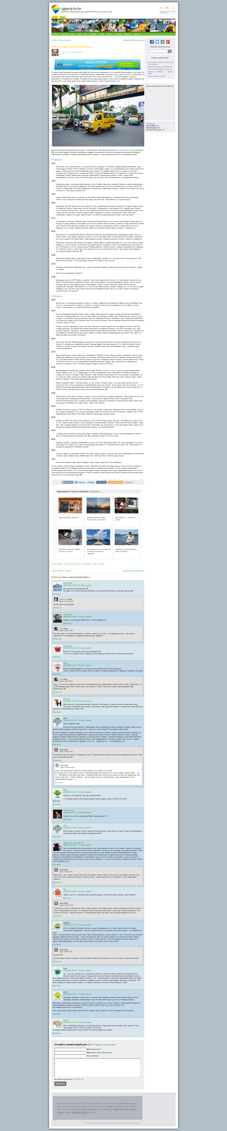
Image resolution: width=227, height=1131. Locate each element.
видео (133, 1103)
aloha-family (67, 583)
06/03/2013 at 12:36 (70, 720)
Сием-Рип (107, 1103)
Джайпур (99, 1103)
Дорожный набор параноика (133, 40)
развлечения (79, 1109)
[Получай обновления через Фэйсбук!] (151, 44)
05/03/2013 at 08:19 (70, 585)
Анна (65, 663)
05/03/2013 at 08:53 (70, 617)
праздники (67, 1109)
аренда (115, 1103)
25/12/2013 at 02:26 (70, 970)
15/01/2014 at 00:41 (70, 994)
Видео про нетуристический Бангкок (160, 67)
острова (118, 1106)
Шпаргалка (127, 34)
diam (65, 825)
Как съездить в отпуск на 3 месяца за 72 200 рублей (160, 63)
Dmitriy (66, 1020)
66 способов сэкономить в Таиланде (160, 69)
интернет (91, 1106)
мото (103, 1106)
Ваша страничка (92, 1056)
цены (60, 1112)
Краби (132, 150)
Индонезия (64, 34)
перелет (101, 564)
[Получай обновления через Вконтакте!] (162, 44)
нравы (94, 564)
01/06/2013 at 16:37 (70, 925)
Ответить (56, 594)
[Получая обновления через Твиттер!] (157, 44)
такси (99, 1109)
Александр (67, 646)
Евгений (66, 699)
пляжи (59, 1109)
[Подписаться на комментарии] (173, 8)
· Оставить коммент (84, 585)
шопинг (93, 1112)
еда (78, 1106)
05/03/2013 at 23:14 (70, 701)
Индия (73, 34)
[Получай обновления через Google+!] (167, 44)
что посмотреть (77, 1112)
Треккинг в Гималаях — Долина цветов (160, 73)
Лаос (85, 34)
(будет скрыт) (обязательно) (99, 1052)
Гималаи (90, 1103)
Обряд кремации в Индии (156, 76)
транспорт (108, 1109)
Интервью (118, 34)
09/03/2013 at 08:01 (70, 845)
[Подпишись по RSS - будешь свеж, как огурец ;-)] (161, 7)
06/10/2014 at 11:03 (70, 1022)
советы (92, 1109)
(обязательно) (93, 1049)
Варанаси (69, 1103)
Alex (65, 790)
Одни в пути (71, 9)
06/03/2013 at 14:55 (70, 792)
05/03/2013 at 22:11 (70, 665)
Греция (101, 34)
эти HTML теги (78, 1079)
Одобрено (137, 34)
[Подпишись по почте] (167, 7)
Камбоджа (93, 34)
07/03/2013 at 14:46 (70, 828)
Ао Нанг (61, 1103)
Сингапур (109, 34)
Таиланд (55, 34)
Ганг (84, 1103)
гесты (64, 1106)
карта (97, 1106)
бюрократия (70, 564)
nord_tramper (68, 810)
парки (126, 1106)
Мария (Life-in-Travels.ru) (73, 843)
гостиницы (86, 564)
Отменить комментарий (105, 1045)
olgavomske (63, 599)
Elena (61, 628)
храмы (133, 1109)
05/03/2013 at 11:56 (70, 648)
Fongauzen (67, 614)
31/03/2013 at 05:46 (70, 891)
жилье (84, 1106)
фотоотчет (121, 1109)
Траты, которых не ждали (62, 40)
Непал (79, 34)
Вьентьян (78, 1103)
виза (78, 564)
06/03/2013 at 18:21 (70, 812)
